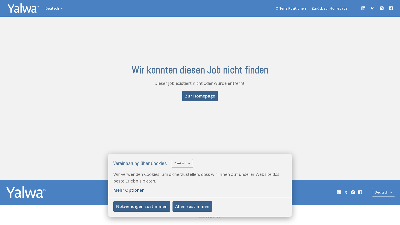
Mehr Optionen (129, 190)
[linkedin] (363, 8)
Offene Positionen (291, 8)
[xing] (372, 8)
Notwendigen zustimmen (142, 206)
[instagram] (382, 8)
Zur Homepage (200, 96)
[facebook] (391, 8)
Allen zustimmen (192, 206)
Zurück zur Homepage (330, 8)
